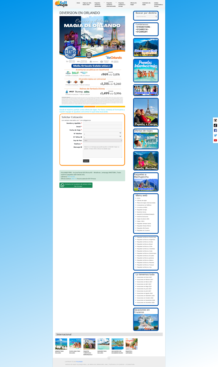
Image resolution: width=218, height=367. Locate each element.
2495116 (74, 179)
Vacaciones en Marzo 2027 (144, 282)
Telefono (78, 144)
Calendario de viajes (146, 3)
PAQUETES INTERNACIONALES (145, 214)
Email (79, 126)
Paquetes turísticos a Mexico (145, 260)
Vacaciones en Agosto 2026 (145, 293)
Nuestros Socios (141, 212)
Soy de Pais (77, 140)
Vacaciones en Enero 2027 (144, 277)
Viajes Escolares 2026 (143, 219)
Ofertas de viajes (142, 200)
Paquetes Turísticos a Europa (121, 4)
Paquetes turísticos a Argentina (146, 239)
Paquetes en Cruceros (143, 230)
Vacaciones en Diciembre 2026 (145, 302)
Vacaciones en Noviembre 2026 (146, 300)
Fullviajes (79, 361)
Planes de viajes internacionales (146, 203)
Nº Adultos (78, 133)
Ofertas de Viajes (133, 3)
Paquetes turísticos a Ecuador (145, 255)
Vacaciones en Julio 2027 (144, 291)
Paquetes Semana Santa (144, 223)
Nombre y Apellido (74, 123)
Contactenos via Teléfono (144, 205)
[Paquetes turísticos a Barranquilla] (89, 344)
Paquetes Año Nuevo (143, 228)
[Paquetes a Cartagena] (132, 344)
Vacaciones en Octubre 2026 (145, 298)
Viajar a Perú (140, 221)
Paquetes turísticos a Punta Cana (146, 237)
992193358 (71, 177)
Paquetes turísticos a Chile (144, 246)
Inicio (78, 3)
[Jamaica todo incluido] (61, 344)
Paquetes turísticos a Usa (144, 267)
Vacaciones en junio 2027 (144, 289)
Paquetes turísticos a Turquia (145, 265)
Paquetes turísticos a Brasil (145, 244)
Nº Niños (77, 137)
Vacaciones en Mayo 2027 (144, 286)
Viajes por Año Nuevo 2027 (87, 3)
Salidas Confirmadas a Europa (158, 4)
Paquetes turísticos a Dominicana (146, 253)
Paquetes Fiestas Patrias (144, 226)
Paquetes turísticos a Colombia (146, 249)
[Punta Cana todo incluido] (75, 344)
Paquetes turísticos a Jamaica (145, 258)
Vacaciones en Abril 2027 (144, 284)
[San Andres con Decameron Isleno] (117, 344)
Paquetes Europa (142, 209)
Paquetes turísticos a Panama (145, 262)
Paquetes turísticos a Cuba (144, 251)
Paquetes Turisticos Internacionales (111, 4)
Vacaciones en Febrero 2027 (145, 279)
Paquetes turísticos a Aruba (145, 242)
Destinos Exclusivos (142, 216)
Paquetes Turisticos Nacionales (98, 4)
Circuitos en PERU (142, 207)
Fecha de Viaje (76, 130)
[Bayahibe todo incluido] (103, 344)
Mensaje (78, 147)
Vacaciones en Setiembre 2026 (145, 295)
